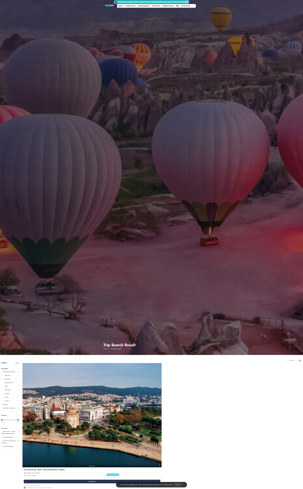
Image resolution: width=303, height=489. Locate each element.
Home (106, 349)
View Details (92, 481)
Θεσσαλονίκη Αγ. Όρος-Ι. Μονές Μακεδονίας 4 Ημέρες (44, 469)
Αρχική (120, 6)
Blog (177, 6)
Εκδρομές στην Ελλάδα (32, 473)
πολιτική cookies (168, 484)
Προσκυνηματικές (144, 6)
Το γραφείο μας (130, 6)
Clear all (17, 363)
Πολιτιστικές (156, 6)
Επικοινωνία (185, 6)
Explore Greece (168, 6)
